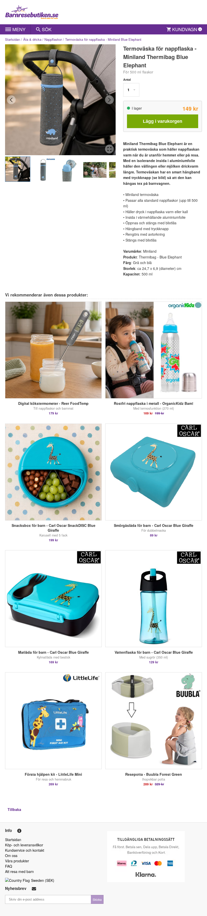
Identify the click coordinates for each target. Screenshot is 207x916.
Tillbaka (14, 809)
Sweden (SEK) (42, 880)
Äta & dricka (32, 39)
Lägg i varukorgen (162, 121)
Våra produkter (17, 860)
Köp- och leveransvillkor (24, 844)
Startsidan (12, 39)
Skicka (97, 899)
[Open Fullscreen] (109, 149)
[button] (17, 169)
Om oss (11, 855)
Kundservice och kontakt (24, 850)
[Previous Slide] (11, 99)
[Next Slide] (109, 99)
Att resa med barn (19, 871)
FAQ (8, 866)
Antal (127, 79)
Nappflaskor (53, 39)
